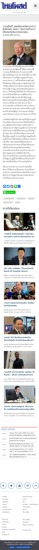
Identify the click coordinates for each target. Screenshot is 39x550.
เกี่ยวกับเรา (26, 522)
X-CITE (4, 524)
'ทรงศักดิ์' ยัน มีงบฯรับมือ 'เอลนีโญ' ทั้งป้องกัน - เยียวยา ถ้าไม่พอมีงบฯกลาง (19, 373)
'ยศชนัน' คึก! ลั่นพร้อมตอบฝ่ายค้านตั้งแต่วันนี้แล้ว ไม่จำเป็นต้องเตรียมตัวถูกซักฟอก (18, 340)
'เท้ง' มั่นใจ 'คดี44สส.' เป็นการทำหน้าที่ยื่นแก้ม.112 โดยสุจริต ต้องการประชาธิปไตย (18, 271)
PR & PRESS (26, 520)
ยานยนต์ (4, 527)
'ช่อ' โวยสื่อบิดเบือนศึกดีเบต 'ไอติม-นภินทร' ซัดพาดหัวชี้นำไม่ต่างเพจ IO (22, 456)
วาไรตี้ (24, 499)
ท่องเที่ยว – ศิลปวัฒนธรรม (30, 504)
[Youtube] (19, 486)
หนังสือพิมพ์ (5, 512)
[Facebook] (3, 486)
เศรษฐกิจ (4, 507)
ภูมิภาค (25, 509)
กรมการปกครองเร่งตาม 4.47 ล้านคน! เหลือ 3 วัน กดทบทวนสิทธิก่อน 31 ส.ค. (21, 450)
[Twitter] (11, 486)
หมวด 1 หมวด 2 (8, 202)
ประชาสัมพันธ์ (26, 507)
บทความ (4, 504)
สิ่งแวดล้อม (26, 512)
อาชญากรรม (5, 522)
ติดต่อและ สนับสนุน (28, 525)
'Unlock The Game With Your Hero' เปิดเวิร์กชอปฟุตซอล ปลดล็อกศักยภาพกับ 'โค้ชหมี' (22, 434)
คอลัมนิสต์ (5, 502)
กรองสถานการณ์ (27, 497)
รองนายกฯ (31, 198)
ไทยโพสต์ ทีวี (5, 535)
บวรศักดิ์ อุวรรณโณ (9, 198)
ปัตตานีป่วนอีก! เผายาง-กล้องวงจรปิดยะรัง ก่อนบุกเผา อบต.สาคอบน (22, 439)
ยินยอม (12, 547)
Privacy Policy (27, 530)
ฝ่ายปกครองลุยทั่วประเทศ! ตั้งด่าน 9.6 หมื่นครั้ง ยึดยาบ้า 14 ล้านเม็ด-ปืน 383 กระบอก (21, 445)
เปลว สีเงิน (5, 499)
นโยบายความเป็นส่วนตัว (23, 547)
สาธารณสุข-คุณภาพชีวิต (8, 529)
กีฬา (24, 502)
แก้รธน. (18, 202)
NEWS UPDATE (8, 429)
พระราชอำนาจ (21, 198)
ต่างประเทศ (5, 519)
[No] (37, 545)
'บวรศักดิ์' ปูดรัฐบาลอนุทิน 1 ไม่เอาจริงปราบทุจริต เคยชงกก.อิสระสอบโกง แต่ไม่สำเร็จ (19, 236)
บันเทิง (4, 532)
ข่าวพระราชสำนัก (6, 509)
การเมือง (4, 497)
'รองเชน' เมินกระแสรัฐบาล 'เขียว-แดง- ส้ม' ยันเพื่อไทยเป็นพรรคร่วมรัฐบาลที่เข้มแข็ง (19, 409)
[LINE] (36, 486)
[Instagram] (28, 486)
